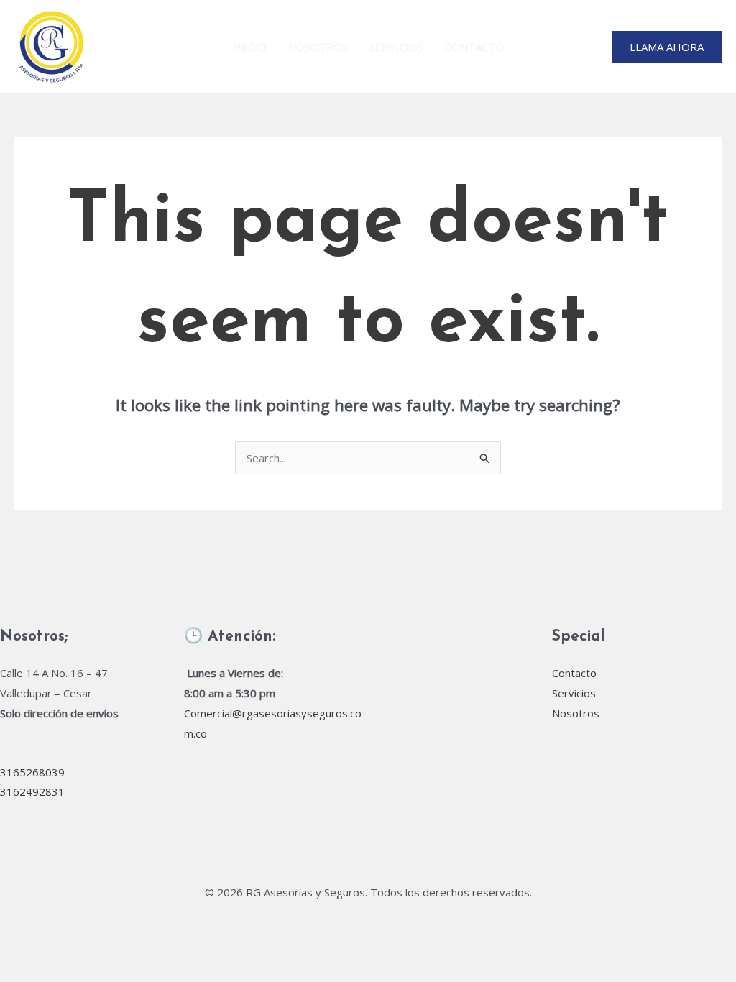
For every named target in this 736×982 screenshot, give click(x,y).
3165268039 (32, 772)
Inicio (250, 47)
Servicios (396, 47)
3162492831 (32, 791)
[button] (667, 47)
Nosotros (318, 47)
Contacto (474, 47)
